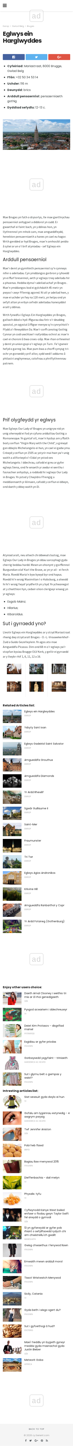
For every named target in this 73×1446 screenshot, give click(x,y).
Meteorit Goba (33, 1360)
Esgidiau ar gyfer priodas (40, 1042)
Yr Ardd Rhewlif (34, 792)
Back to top (36, 1429)
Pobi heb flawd (33, 1145)
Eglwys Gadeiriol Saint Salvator (44, 744)
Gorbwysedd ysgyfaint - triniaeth (46, 1058)
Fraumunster (32, 840)
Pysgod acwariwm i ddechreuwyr (45, 1009)
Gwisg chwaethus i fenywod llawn (46, 1245)
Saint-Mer (30, 824)
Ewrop (6, 26)
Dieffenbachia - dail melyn (42, 1177)
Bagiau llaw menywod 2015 (41, 1161)
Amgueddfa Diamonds (39, 776)
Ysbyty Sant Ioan (35, 727)
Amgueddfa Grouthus (38, 760)
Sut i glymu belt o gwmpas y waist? (42, 1076)
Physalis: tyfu (32, 1194)
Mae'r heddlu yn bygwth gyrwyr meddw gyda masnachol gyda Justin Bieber (44, 1345)
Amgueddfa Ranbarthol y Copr (44, 905)
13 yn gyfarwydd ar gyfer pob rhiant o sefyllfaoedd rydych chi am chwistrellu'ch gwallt (45, 1231)
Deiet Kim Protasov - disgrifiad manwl (44, 1027)
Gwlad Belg (18, 26)
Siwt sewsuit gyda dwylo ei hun (44, 1097)
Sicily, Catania (33, 1294)
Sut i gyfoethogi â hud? (39, 1326)
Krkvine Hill (31, 889)
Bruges (30, 26)
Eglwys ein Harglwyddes (39, 711)
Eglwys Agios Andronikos (39, 873)
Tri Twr (28, 857)
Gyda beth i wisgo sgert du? (42, 1310)
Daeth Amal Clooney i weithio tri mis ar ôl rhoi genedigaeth (45, 995)
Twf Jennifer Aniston (37, 1129)
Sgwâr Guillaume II (36, 808)
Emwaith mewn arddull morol (43, 1261)
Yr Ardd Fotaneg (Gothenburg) (44, 921)
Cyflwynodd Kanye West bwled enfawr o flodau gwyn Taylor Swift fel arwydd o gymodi (46, 1213)
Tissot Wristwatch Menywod (42, 1278)
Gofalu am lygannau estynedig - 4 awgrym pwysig (47, 1115)
